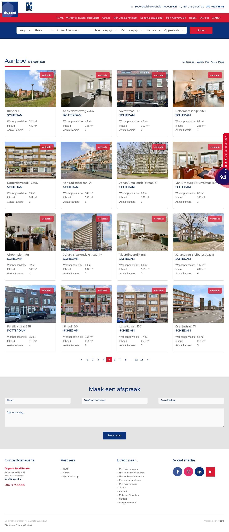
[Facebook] (177, 471)
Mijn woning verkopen (125, 18)
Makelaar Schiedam (129, 495)
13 (141, 359)
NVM (65, 469)
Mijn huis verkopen (128, 469)
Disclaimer (10, 525)
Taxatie (193, 18)
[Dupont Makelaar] (10, 6)
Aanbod (106, 18)
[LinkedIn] (199, 471)
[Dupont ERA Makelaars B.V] (221, 160)
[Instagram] (188, 471)
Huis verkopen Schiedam (131, 472)
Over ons (204, 18)
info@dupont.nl (13, 479)
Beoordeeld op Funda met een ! (156, 6)
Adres (214, 62)
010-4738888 (15, 485)
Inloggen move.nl (127, 502)
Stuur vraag (114, 435)
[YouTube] (210, 472)
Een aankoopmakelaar (130, 480)
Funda (66, 472)
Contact (216, 18)
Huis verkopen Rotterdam (131, 476)
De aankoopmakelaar (151, 18)
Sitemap (20, 525)
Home (60, 18)
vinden (201, 30)
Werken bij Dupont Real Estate (82, 18)
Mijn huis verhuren (176, 18)
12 (136, 359)
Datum (200, 62)
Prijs (207, 62)
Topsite (220, 521)
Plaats (221, 62)
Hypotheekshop (71, 476)
